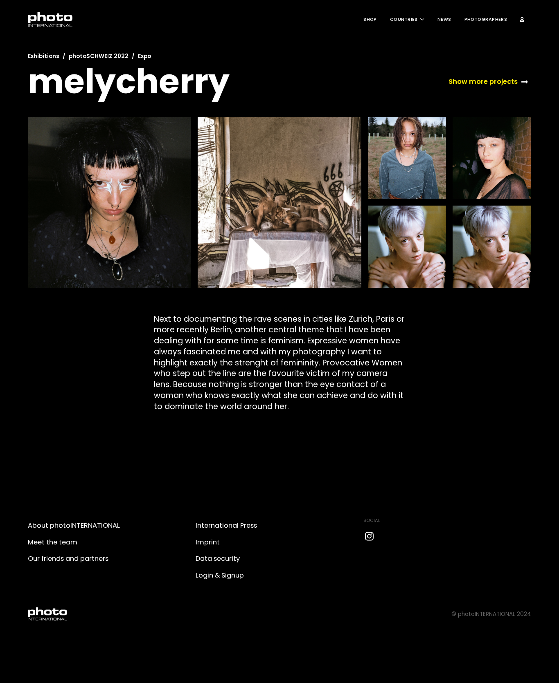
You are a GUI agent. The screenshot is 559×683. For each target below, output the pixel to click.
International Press (226, 525)
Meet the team (52, 542)
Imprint (208, 542)
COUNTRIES (404, 19)
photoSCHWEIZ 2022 (98, 56)
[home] (50, 19)
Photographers (485, 19)
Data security (218, 558)
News (444, 19)
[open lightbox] (109, 202)
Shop (370, 19)
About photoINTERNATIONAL (74, 525)
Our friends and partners (68, 558)
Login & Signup (220, 575)
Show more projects (483, 81)
